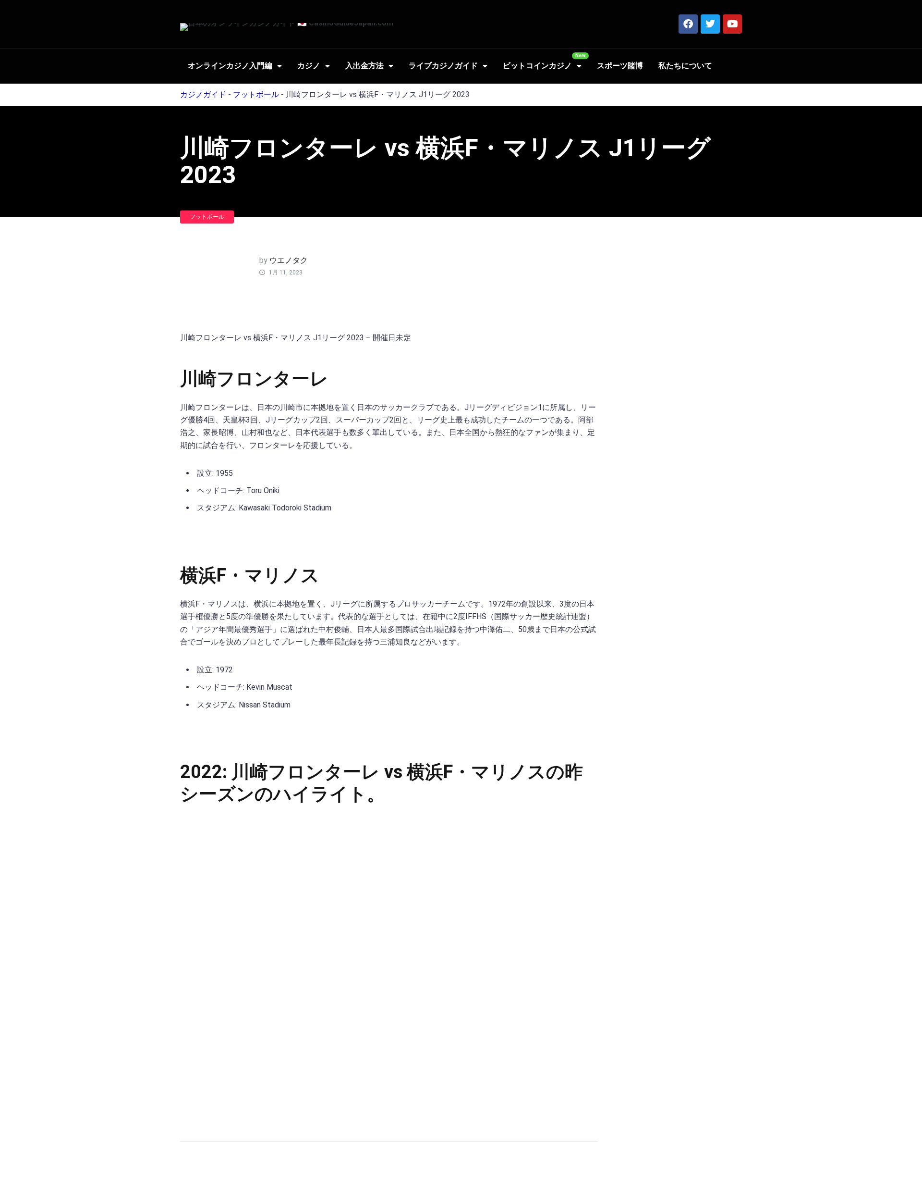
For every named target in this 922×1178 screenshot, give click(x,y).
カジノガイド (203, 94)
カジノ (308, 65)
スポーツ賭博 (620, 65)
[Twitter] (710, 24)
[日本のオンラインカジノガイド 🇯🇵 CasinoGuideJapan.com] (286, 27)
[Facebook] (688, 24)
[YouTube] (732, 24)
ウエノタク (288, 260)
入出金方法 (364, 65)
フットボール (256, 94)
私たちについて (685, 65)
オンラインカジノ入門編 (230, 65)
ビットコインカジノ (537, 65)
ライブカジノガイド (443, 65)
